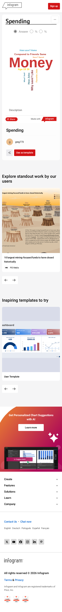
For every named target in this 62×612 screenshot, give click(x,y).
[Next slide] (14, 280)
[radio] (22, 32)
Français (45, 528)
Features (9, 485)
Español (36, 528)
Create (8, 479)
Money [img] (31, 62)
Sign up (54, 6)
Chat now (26, 521)
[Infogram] (12, 6)
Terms (8, 580)
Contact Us (10, 521)
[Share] (9, 152)
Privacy (19, 580)
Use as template (24, 152)
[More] (55, 19)
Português (26, 528)
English (7, 528)
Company (10, 504)
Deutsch (16, 528)
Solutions (9, 491)
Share (12, 119)
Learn (7, 497)
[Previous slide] (6, 280)
